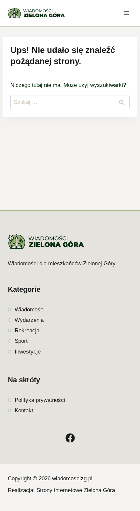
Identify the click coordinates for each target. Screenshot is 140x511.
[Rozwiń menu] (126, 13)
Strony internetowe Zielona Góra (75, 490)
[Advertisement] (70, 160)
